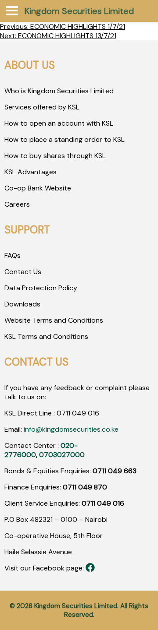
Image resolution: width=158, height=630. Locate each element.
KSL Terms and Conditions (46, 336)
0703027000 (62, 454)
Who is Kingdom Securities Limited (59, 90)
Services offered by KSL (41, 107)
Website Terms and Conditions (53, 320)
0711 (63, 413)
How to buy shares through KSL (55, 155)
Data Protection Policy (40, 287)
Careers (17, 204)
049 (78, 413)
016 (92, 413)
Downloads (22, 304)
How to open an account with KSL (58, 123)
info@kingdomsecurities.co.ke (71, 429)
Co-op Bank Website (37, 188)
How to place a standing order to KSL (64, 139)
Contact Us (22, 271)
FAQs (12, 255)
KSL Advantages (30, 171)
